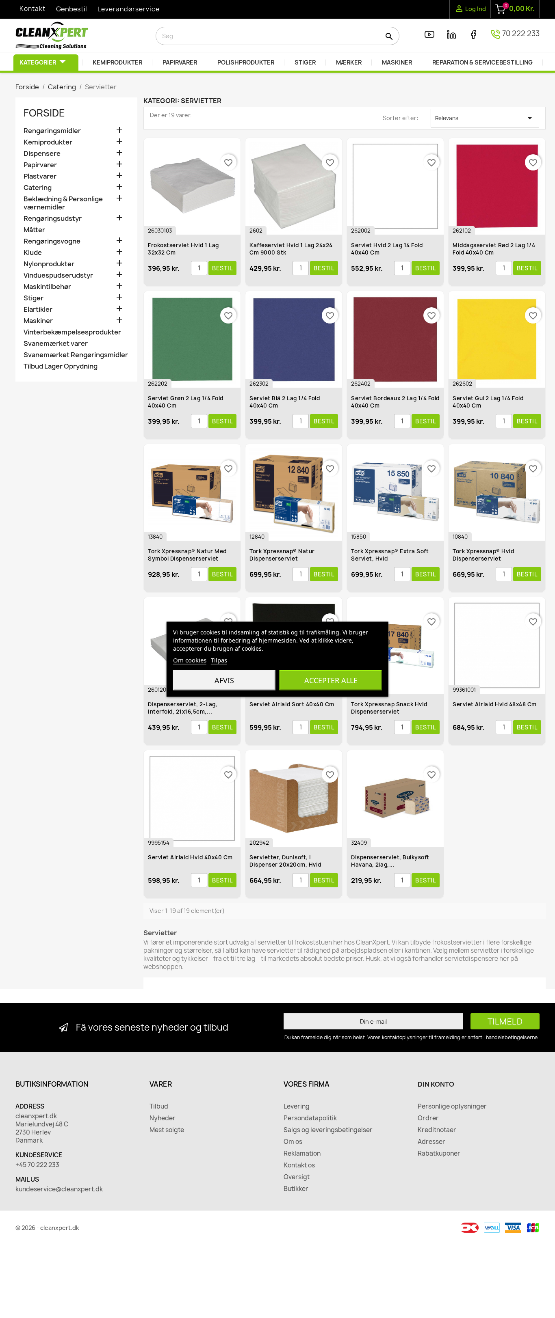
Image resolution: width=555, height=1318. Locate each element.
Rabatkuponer (439, 1154)
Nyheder (163, 1118)
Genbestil (71, 8)
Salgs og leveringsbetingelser (328, 1130)
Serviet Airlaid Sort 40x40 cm (291, 704)
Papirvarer (40, 165)
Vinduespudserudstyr (58, 275)
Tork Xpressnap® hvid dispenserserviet (483, 555)
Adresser (431, 1142)
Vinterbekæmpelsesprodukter (72, 332)
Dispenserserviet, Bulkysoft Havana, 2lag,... (390, 861)
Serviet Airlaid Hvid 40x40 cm (190, 857)
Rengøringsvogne (52, 241)
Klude (33, 252)
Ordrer (428, 1118)
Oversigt (297, 1177)
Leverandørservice (129, 9)
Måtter (34, 230)
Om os (293, 1142)
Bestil (222, 268)
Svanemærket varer (56, 343)
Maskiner (38, 321)
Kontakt (33, 8)
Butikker (296, 1189)
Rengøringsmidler (52, 131)
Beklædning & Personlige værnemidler (63, 203)
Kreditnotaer (437, 1130)
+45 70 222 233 (37, 1165)
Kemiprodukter (48, 142)
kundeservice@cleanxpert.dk (59, 1189)
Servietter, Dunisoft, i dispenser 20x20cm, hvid (285, 861)
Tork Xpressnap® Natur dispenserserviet (282, 555)
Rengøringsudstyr (53, 218)
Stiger (33, 298)
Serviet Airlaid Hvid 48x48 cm (495, 704)
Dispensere (42, 153)
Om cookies (189, 660)
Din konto (436, 1084)
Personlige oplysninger (452, 1106)
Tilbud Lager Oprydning (61, 366)
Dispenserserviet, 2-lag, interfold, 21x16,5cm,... (182, 708)
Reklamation (302, 1154)
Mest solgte (167, 1130)
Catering (38, 187)
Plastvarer (40, 176)
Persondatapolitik (310, 1118)
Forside (44, 113)
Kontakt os (299, 1165)
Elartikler (38, 309)
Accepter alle (331, 680)
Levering (297, 1106)
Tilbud (159, 1106)
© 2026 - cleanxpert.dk (47, 1228)
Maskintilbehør (47, 287)
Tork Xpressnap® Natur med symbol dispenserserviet (187, 555)
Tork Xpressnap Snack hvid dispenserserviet (389, 708)
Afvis (224, 680)
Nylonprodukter (49, 264)
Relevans (485, 118)
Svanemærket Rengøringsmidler (76, 355)
